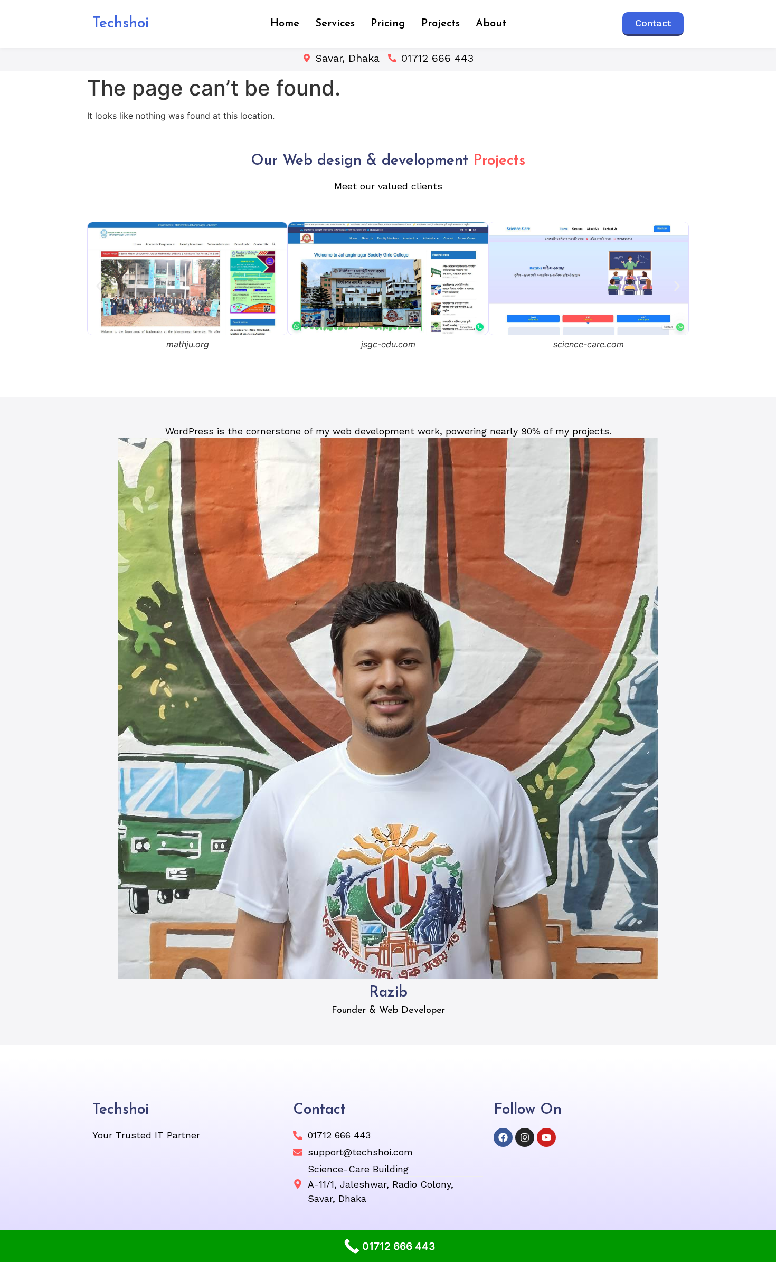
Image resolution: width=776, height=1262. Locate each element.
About (491, 23)
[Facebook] (503, 1137)
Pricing (388, 23)
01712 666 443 (437, 58)
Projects (440, 23)
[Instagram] (524, 1137)
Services (335, 23)
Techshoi (120, 23)
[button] (99, 285)
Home (284, 23)
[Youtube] (546, 1137)
